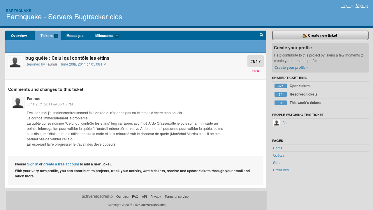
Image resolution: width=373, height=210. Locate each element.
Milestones (101, 36)
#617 (255, 61)
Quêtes (278, 155)
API (144, 196)
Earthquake (18, 10)
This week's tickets (301, 102)
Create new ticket (322, 35)
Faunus (52, 63)
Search (261, 35)
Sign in (32, 164)
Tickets (44, 36)
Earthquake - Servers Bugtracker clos (64, 16)
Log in (346, 5)
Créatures (281, 169)
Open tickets (294, 86)
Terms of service (177, 196)
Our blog (122, 196)
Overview (19, 35)
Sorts (277, 162)
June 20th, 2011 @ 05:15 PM (50, 103)
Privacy (155, 196)
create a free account (61, 164)
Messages (75, 35)
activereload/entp (97, 196)
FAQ (135, 196)
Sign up (362, 5)
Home (278, 147)
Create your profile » (292, 67)
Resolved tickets (298, 94)
